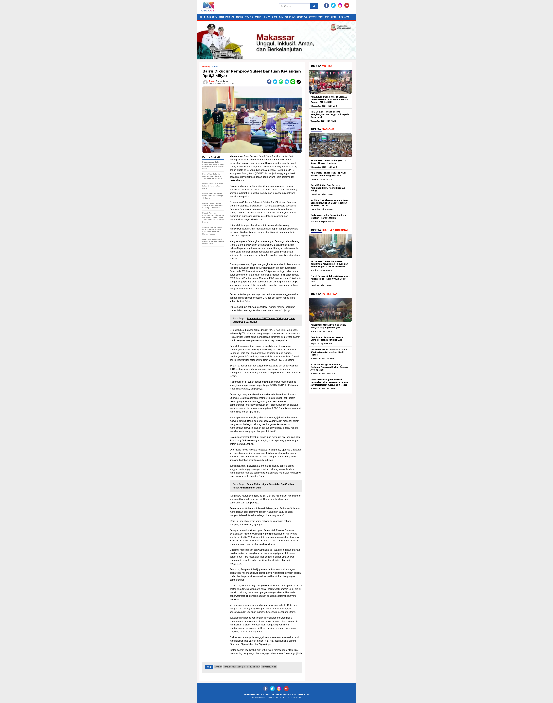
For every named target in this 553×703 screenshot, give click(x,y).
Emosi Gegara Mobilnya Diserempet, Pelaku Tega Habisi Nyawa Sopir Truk (330, 279)
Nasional (212, 17)
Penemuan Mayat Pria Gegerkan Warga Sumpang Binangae (328, 326)
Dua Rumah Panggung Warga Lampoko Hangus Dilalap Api (326, 338)
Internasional (226, 17)
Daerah (258, 17)
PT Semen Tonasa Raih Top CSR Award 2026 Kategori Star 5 (328, 174)
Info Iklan (303, 694)
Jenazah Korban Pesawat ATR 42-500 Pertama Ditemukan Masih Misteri (329, 352)
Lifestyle (302, 17)
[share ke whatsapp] (282, 83)
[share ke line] (293, 83)
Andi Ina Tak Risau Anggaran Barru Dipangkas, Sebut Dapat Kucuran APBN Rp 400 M (329, 203)
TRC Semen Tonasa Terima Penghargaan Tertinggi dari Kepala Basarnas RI (329, 114)
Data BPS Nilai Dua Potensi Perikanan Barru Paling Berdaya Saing (327, 188)
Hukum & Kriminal (273, 17)
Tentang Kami (252, 694)
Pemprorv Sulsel (269, 667)
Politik (249, 17)
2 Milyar (218, 667)
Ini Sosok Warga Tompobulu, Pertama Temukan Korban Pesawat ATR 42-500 (329, 367)
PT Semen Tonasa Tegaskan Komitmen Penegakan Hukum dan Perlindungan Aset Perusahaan (329, 264)
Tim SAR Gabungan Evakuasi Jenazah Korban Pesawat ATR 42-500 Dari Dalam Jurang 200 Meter (329, 382)
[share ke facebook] (270, 83)
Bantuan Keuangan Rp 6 (234, 667)
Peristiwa (290, 17)
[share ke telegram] (287, 83)
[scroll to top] (534, 698)
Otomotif (323, 17)
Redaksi (265, 694)
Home (202, 17)
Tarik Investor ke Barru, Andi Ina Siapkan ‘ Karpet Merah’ (328, 216)
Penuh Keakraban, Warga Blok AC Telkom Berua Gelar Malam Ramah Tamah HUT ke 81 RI (329, 99)
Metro (239, 17)
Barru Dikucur (253, 667)
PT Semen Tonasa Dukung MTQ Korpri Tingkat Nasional (328, 161)
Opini (333, 17)
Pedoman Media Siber (284, 694)
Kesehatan (344, 17)
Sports (313, 17)
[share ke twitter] (276, 83)
